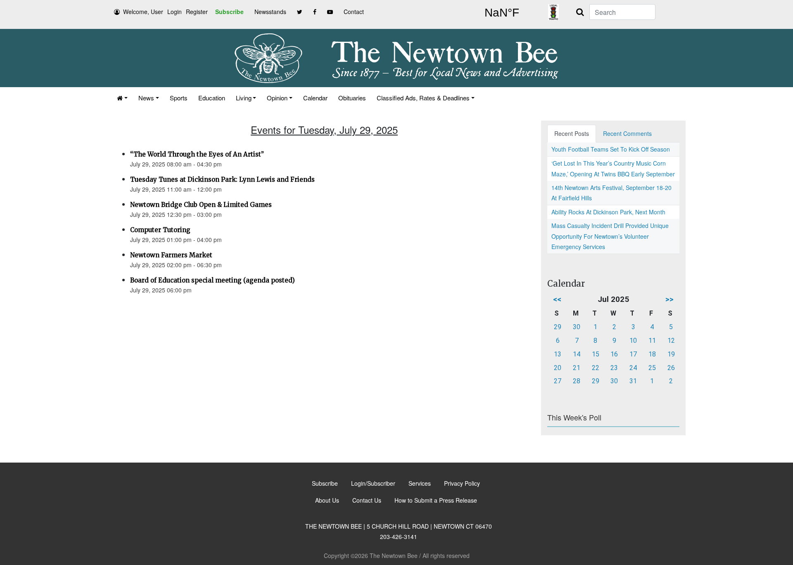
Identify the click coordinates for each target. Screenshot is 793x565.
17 (633, 354)
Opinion (277, 97)
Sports (179, 97)
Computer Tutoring (160, 230)
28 (576, 381)
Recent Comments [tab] (627, 133)
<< (557, 299)
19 (671, 354)
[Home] (122, 97)
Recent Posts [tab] (571, 133)
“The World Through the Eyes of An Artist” (197, 154)
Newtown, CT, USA (502, 12)
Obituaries (352, 97)
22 (595, 368)
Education (211, 97)
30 (576, 327)
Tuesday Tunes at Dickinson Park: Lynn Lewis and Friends (222, 179)
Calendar (315, 97)
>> (669, 299)
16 (614, 354)
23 (614, 368)
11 (652, 340)
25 (652, 368)
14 (576, 354)
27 (557, 381)
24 (633, 368)
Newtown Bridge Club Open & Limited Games (201, 205)
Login (174, 11)
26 (671, 368)
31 (633, 381)
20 (557, 368)
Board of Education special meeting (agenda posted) (212, 280)
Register (197, 11)
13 (557, 354)
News (146, 97)
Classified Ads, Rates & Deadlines (423, 97)
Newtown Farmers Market (171, 255)
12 (671, 340)
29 (557, 327)
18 (652, 354)
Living (244, 97)
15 (595, 354)
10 (633, 340)
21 (576, 368)
